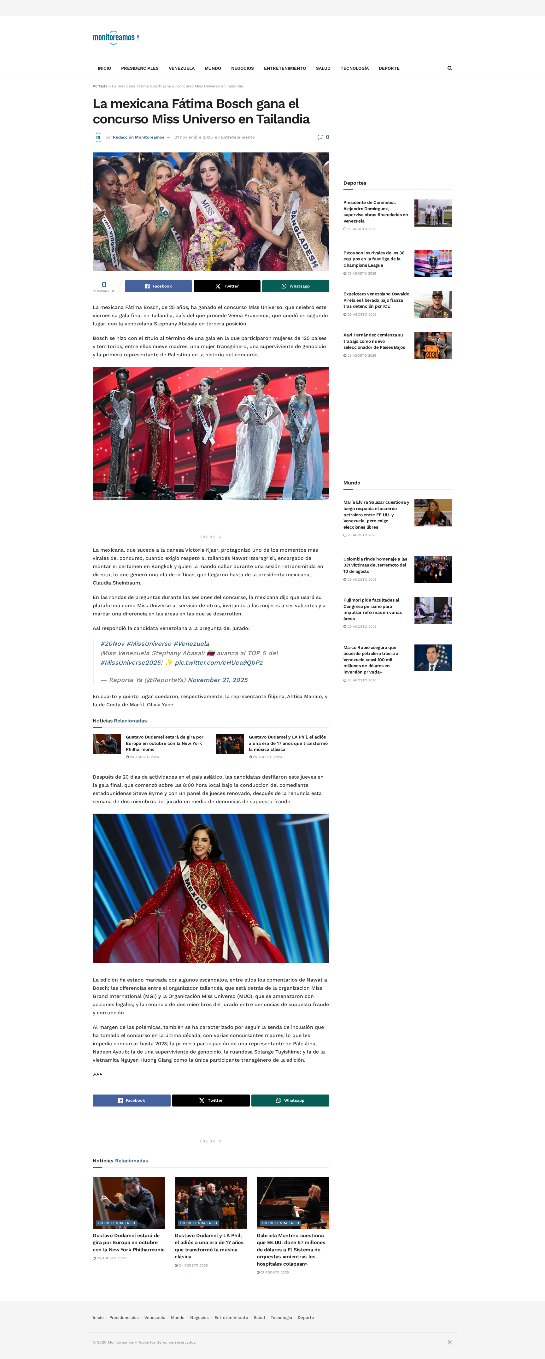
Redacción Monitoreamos (138, 137)
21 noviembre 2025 (194, 137)
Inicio (104, 68)
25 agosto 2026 (361, 355)
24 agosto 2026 (267, 757)
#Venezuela (191, 643)
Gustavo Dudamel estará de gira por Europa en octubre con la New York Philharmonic (164, 743)
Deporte (389, 68)
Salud (323, 68)
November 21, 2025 (218, 680)
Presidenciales (140, 68)
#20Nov (112, 643)
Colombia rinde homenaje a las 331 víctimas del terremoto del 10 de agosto (375, 565)
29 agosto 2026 (361, 229)
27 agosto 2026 (361, 273)
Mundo (213, 68)
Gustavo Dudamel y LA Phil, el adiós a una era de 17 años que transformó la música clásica (288, 743)
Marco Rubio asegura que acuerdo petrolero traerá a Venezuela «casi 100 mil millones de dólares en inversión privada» (370, 659)
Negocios (242, 68)
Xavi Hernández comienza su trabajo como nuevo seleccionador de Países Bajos (374, 341)
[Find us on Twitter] (449, 1342)
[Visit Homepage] (116, 37)
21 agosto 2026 (274, 1272)
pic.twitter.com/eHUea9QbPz (219, 662)
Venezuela (182, 68)
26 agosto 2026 (144, 757)
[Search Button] (450, 68)
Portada (100, 86)
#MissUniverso (148, 643)
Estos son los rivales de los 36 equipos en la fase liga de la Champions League (373, 259)
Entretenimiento (285, 68)
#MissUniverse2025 (130, 662)
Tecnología (355, 68)
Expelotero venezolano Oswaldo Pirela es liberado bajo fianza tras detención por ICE (376, 300)
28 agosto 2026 (361, 680)
